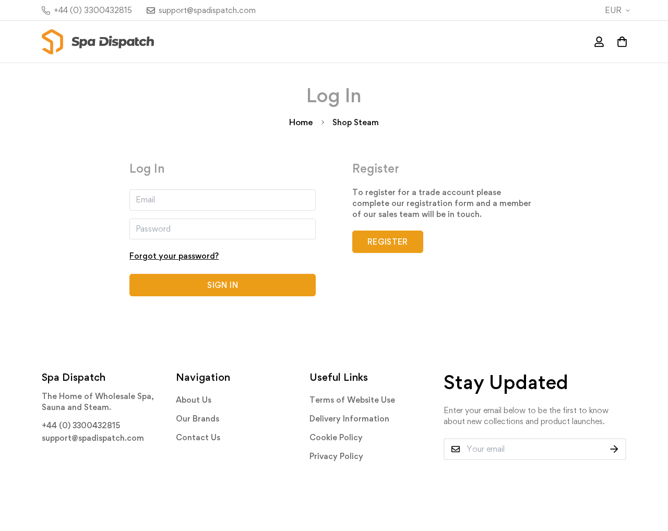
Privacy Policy (336, 456)
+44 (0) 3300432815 (81, 425)
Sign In (222, 285)
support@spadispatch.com (93, 438)
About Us (193, 400)
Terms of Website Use (352, 400)
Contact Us (198, 437)
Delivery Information (349, 419)
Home (301, 122)
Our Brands (197, 419)
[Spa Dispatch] (98, 42)
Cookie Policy (336, 437)
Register (387, 242)
